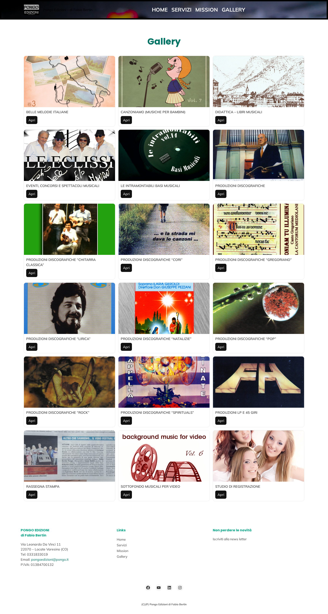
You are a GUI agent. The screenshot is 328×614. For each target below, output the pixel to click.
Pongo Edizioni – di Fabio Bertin (67, 10)
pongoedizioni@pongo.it (50, 559)
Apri (31, 120)
